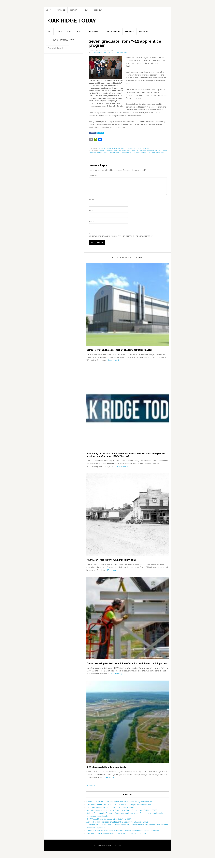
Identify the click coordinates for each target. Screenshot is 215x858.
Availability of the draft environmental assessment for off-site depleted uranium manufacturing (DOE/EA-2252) (125, 455)
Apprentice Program (106, 150)
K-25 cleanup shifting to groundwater (106, 767)
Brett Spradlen (132, 150)
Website (92, 222)
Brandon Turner (120, 150)
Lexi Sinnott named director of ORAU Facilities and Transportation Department (118, 804)
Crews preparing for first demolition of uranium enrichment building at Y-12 (127, 663)
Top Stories (102, 148)
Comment (93, 176)
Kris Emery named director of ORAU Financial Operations (110, 807)
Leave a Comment (122, 52)
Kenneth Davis (126, 152)
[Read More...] (113, 360)
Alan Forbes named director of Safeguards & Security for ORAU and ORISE (117, 822)
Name (92, 199)
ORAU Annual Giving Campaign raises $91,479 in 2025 (108, 819)
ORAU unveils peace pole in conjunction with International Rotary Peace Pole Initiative (121, 801)
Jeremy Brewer (114, 152)
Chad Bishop (143, 150)
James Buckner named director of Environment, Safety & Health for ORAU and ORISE (121, 810)
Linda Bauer (136, 152)
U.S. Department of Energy (116, 148)
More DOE (90, 785)
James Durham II (102, 152)
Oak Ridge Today (72, 20)
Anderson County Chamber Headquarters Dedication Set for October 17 (116, 833)
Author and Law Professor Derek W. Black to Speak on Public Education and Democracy (122, 831)
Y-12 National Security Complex (137, 148)
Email (91, 211)
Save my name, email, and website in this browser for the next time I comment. (121, 236)
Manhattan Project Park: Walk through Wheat (111, 559)
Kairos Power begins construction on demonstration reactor (119, 350)
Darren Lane (152, 150)
